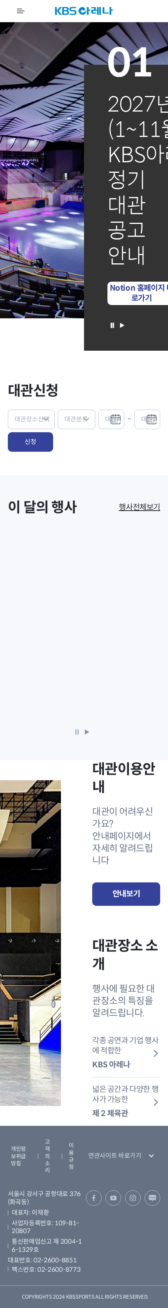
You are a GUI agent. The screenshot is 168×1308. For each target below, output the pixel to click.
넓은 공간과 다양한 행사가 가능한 (125, 1101)
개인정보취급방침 (18, 1155)
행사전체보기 (139, 507)
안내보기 (126, 894)
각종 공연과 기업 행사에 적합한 (125, 1053)
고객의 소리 (47, 1156)
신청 (30, 442)
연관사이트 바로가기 (114, 1156)
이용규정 (71, 1156)
